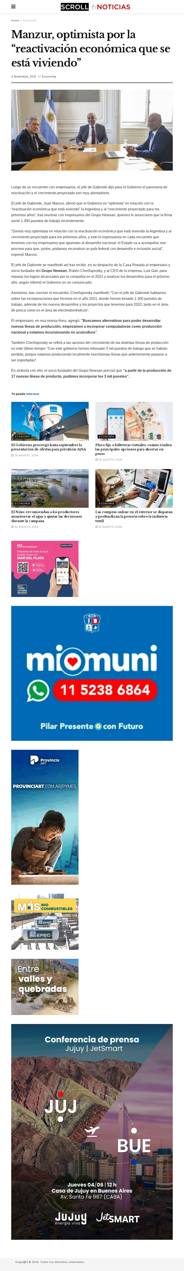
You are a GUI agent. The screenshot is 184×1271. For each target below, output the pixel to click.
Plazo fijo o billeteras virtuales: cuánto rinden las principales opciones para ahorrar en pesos (133, 449)
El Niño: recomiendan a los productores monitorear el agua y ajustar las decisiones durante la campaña (46, 516)
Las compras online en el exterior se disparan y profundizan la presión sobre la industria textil (133, 516)
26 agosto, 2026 (25, 455)
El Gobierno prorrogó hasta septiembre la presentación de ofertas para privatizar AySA (48, 447)
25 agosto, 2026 (110, 526)
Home (15, 20)
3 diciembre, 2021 (23, 76)
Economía (29, 20)
